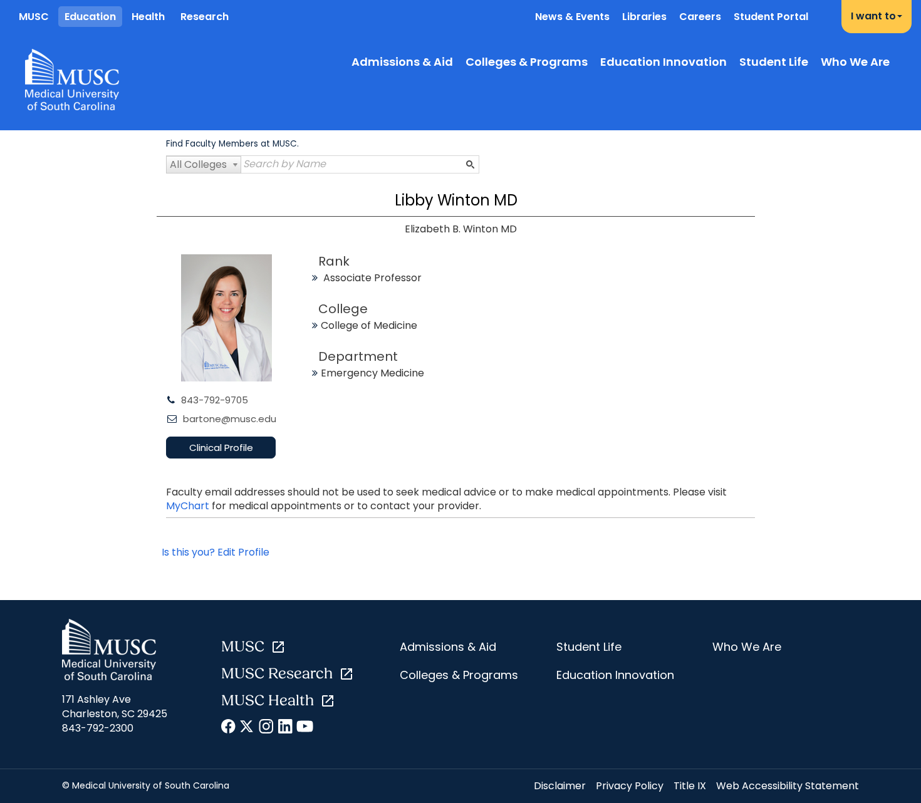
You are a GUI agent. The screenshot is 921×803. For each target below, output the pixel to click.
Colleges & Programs (527, 62)
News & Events (572, 16)
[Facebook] (229, 728)
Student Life (773, 62)
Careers (700, 16)
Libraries (644, 16)
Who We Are (855, 62)
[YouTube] (304, 728)
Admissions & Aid (402, 62)
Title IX (690, 786)
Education (90, 16)
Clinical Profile (221, 447)
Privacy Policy (629, 786)
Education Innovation (663, 62)
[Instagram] (266, 728)
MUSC (34, 16)
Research (204, 16)
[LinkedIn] (285, 728)
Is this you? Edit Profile (215, 552)
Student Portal (771, 16)
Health (148, 16)
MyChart (189, 506)
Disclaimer (560, 786)
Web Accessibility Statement (787, 786)
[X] (248, 728)
